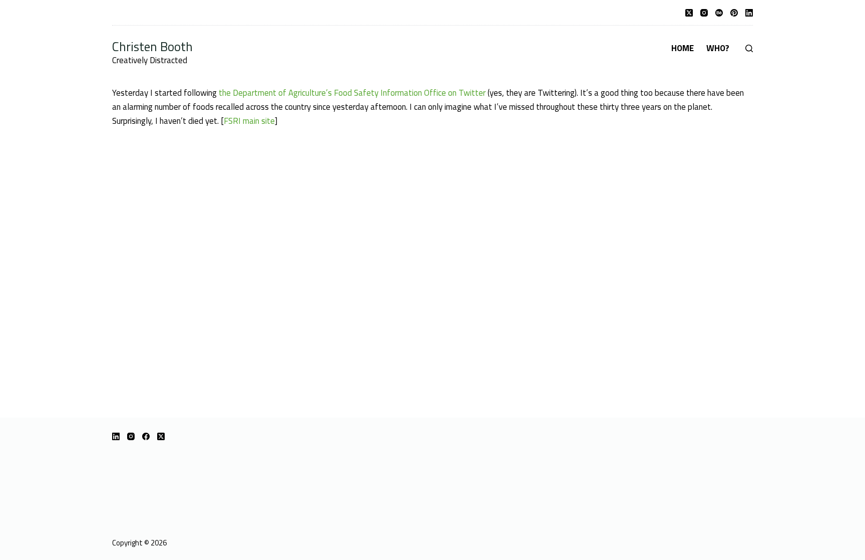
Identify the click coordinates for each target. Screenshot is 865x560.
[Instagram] (704, 13)
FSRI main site (249, 120)
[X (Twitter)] (689, 13)
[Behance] (719, 13)
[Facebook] (146, 436)
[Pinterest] (734, 13)
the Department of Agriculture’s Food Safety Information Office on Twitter (352, 92)
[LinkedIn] (749, 13)
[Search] (749, 48)
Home (682, 48)
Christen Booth (152, 46)
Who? (717, 48)
